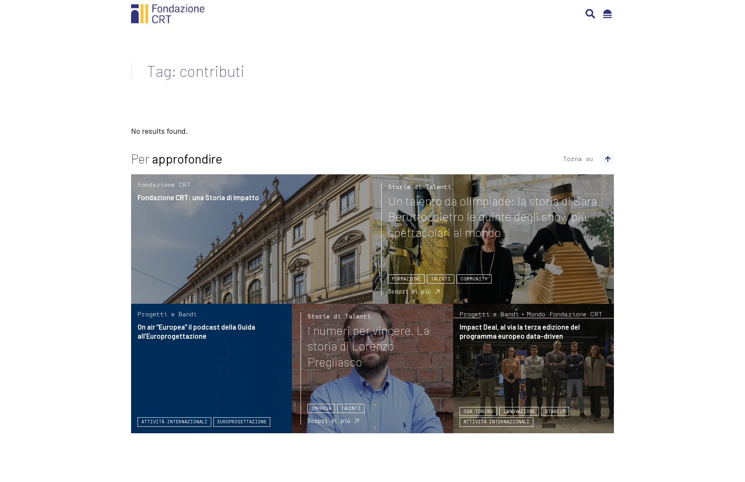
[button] (590, 13)
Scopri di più (409, 291)
